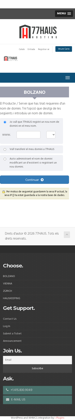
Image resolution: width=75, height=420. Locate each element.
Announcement (12, 341)
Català (22, 49)
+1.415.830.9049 (21, 390)
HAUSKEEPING (11, 298)
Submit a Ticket (12, 333)
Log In (6, 326)
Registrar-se (43, 49)
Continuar (33, 180)
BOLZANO (9, 276)
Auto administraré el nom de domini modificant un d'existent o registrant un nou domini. (33, 163)
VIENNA (7, 283)
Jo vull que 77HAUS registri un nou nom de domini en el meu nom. (34, 124)
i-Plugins (59, 418)
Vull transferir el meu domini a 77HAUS (32, 149)
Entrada (31, 49)
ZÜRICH (7, 291)
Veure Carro (63, 49)
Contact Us (9, 319)
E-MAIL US (17, 399)
